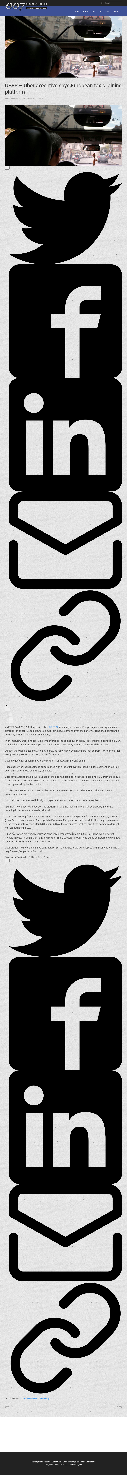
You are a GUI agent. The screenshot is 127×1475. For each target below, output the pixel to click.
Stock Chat (56, 1462)
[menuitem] (10, 715)
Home (77, 11)
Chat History (68, 1462)
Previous (10, 1406)
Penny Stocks (38, 99)
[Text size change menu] (7, 709)
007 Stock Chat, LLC (73, 1465)
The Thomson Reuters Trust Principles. (35, 1398)
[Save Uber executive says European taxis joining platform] (6, 706)
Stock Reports (89, 11)
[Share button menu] (7, 168)
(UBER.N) (53, 727)
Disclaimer (79, 1462)
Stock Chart (103, 11)
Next (119, 1406)
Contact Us (117, 11)
